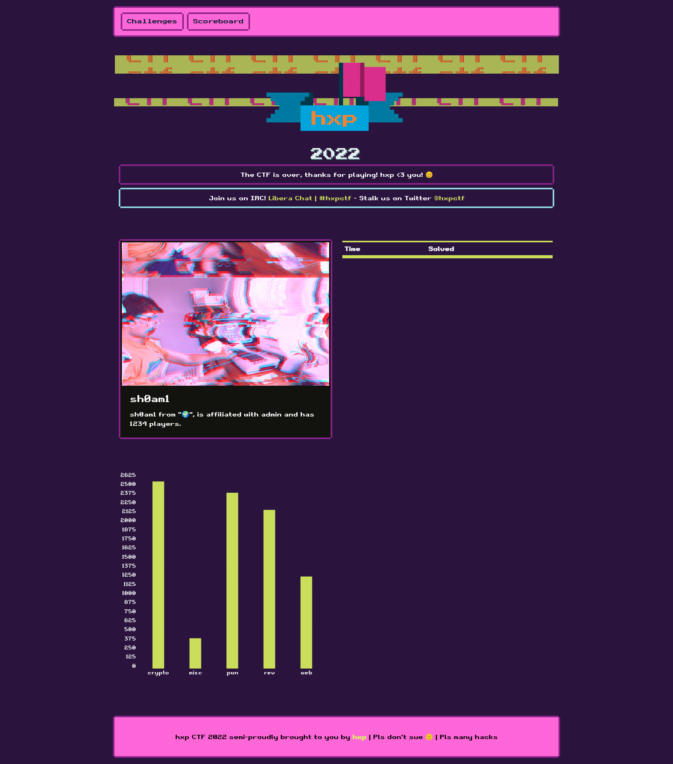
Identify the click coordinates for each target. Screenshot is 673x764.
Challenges (152, 21)
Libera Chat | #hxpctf (309, 198)
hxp (359, 737)
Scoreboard (218, 21)
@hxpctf (449, 198)
